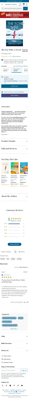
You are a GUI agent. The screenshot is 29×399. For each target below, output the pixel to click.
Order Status (7, 359)
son (8, 259)
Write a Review (16, 56)
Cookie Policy (12, 393)
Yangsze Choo (7, 53)
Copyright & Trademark (15, 390)
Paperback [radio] (16, 69)
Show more (4, 264)
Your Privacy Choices (9, 391)
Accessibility (21, 391)
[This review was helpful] (24, 302)
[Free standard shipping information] (5, 82)
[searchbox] (7, 251)
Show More (14, 328)
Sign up (24, 370)
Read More (4, 134)
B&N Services (6, 343)
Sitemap (18, 393)
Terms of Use (5, 390)
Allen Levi (3, 179)
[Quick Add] (7, 172)
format (3, 259)
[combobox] (22, 267)
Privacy (24, 390)
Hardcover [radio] (6, 69)
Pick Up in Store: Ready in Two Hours (14, 1)
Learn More (20, 62)
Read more (5, 297)
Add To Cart (14, 86)
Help (3, 336)
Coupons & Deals (8, 362)
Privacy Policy (4, 378)
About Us (5, 350)
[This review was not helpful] (27, 302)
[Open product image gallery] (14, 33)
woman (19, 259)
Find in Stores (14, 95)
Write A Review (14, 244)
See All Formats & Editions (20, 66)
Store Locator (7, 356)
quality (13, 259)
